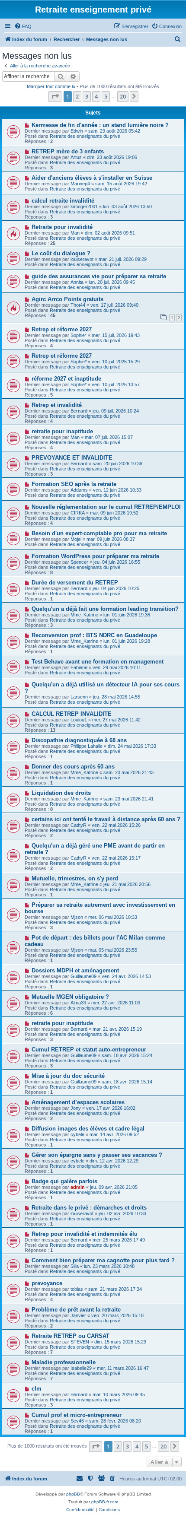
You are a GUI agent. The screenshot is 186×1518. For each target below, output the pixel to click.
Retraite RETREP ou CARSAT (70, 1336)
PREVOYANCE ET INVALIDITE (72, 457)
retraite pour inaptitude (62, 431)
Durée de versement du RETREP (75, 582)
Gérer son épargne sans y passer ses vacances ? (97, 1155)
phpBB (73, 1494)
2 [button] (77, 96)
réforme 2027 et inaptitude (66, 378)
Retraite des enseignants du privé (85, 136)
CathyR (79, 825)
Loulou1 (79, 719)
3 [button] (86, 96)
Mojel (76, 539)
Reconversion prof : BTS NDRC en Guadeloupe (94, 635)
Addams (79, 489)
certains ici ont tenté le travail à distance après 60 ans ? (106, 819)
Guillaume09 (83, 976)
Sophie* (79, 335)
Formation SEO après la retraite (74, 484)
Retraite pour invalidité (62, 227)
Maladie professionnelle (64, 1362)
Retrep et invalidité (57, 405)
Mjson (77, 917)
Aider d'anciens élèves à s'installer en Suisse (92, 178)
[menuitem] (23, 26)
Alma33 (78, 1002)
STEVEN (80, 1341)
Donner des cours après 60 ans (73, 766)
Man (75, 232)
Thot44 (78, 305)
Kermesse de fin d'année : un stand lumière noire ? (100, 125)
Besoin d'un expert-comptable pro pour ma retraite (99, 533)
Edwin (77, 130)
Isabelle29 (81, 1368)
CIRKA (78, 512)
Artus (76, 157)
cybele (77, 1134)
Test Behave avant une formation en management (98, 661)
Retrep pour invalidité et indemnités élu (85, 1234)
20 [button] (123, 96)
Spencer (79, 562)
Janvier (78, 1315)
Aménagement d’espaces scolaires (78, 1102)
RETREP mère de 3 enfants (68, 151)
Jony (76, 1108)
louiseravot (82, 259)
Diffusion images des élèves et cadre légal (88, 1128)
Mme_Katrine (84, 614)
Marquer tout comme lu (51, 86)
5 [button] (105, 96)
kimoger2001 (84, 206)
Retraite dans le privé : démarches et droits (89, 1207)
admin (78, 1187)
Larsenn (79, 696)
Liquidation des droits (61, 793)
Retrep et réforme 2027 (62, 329)
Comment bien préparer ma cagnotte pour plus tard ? (103, 1260)
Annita (77, 282)
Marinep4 (80, 183)
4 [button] (96, 96)
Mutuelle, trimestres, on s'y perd (75, 878)
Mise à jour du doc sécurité (68, 1076)
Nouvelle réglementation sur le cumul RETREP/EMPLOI (106, 507)
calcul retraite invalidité (63, 200)
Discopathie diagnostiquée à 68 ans (79, 740)
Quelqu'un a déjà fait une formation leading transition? (105, 609)
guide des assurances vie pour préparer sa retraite (99, 276)
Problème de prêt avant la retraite (76, 1309)
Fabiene (79, 667)
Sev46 (77, 1420)
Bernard (79, 410)
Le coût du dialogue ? (61, 253)
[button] (54, 96)
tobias (77, 1289)
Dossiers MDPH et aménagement (75, 970)
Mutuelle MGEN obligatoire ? (70, 997)
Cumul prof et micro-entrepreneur (77, 1415)
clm (37, 1388)
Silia (75, 1266)
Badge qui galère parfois (64, 1181)
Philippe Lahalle (87, 746)
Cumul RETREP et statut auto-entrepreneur (89, 1049)
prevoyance (47, 1283)
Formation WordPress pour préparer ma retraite (95, 556)
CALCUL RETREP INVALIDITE (72, 714)
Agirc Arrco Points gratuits (67, 299)
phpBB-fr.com (104, 1501)
